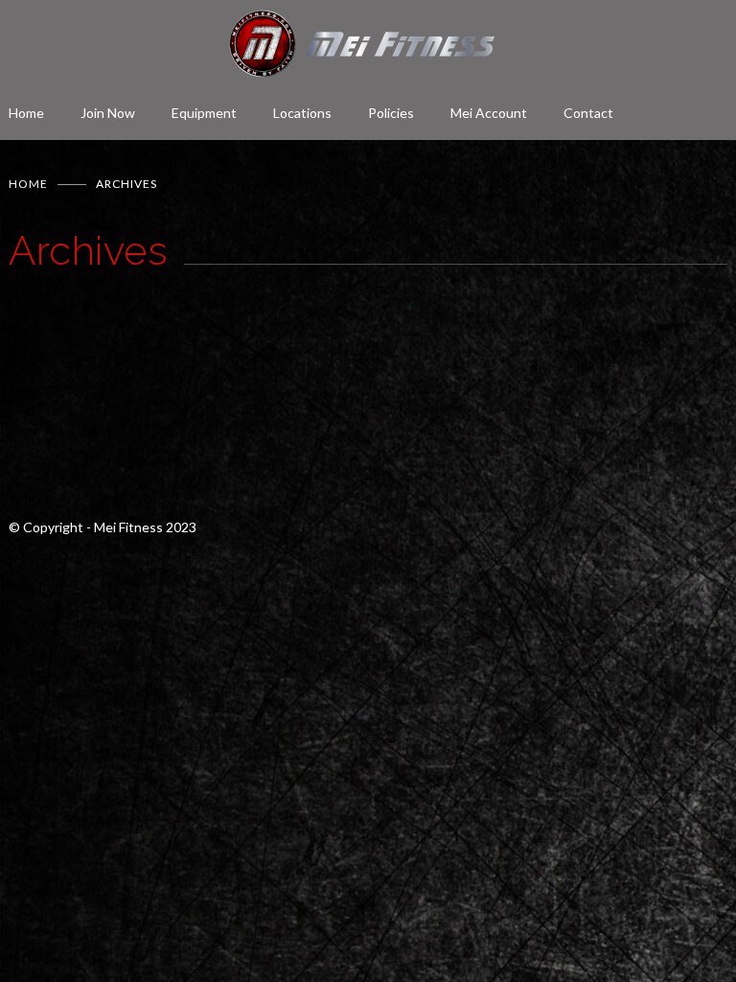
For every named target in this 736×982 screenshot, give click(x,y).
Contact (588, 113)
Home (26, 113)
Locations (302, 113)
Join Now (107, 113)
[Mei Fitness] (368, 43)
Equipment (204, 113)
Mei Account (488, 113)
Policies (391, 113)
